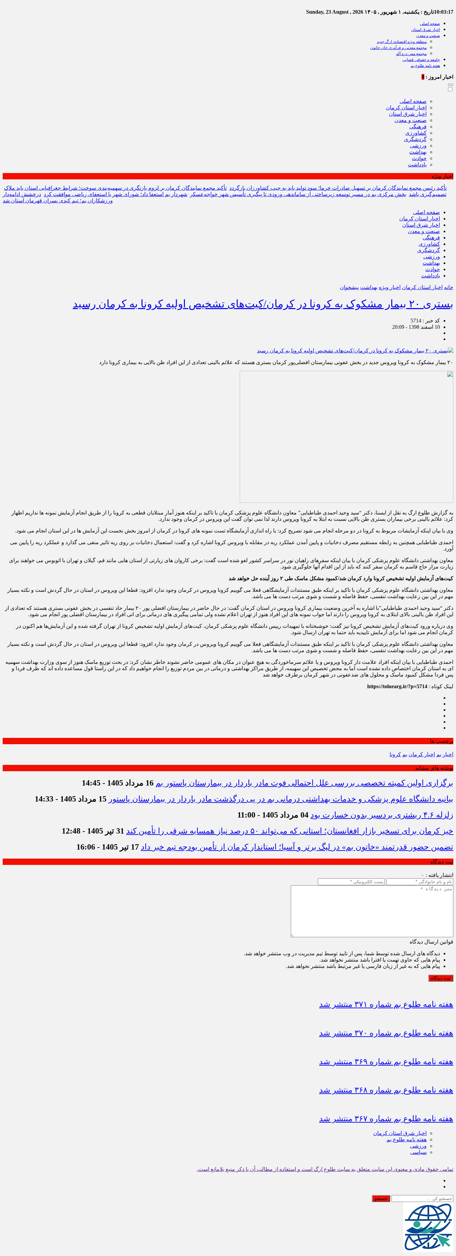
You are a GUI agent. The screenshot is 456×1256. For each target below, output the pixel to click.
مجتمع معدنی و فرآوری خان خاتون (398, 47)
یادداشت (417, 164)
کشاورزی (416, 133)
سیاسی (418, 1152)
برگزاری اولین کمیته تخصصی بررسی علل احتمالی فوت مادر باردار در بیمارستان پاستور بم (304, 783)
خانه (448, 287)
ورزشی (418, 145)
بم (404, 754)
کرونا (395, 754)
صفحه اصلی (430, 23)
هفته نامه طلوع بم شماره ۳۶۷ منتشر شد (386, 1118)
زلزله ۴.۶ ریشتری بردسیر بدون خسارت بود (381, 815)
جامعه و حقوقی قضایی (421, 59)
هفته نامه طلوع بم (425, 65)
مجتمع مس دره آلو (411, 53)
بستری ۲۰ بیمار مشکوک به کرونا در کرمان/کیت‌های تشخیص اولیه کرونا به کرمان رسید (263, 304)
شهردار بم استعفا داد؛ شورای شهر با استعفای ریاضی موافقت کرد (115, 194)
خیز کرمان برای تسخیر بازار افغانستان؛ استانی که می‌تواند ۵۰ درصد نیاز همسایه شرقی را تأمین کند (289, 831)
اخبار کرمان (422, 754)
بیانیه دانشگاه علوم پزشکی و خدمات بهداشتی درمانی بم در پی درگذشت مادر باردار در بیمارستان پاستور (280, 799)
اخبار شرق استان (425, 29)
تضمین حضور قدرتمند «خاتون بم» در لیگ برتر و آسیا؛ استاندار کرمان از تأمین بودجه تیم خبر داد (297, 847)
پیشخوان (349, 287)
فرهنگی (418, 126)
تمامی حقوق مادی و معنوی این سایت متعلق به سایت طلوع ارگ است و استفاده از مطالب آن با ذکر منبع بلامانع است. (325, 1169)
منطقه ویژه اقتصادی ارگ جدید (402, 41)
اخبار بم (444, 754)
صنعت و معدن (428, 35)
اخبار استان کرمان (406, 107)
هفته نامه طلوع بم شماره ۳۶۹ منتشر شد (386, 1061)
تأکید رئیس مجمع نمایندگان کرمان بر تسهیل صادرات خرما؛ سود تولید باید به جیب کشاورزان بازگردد (338, 188)
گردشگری (415, 139)
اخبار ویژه (390, 287)
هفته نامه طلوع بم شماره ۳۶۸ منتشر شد (386, 1090)
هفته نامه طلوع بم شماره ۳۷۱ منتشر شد (386, 1004)
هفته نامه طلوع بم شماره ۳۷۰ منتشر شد (386, 1033)
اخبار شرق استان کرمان (400, 1133)
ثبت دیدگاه (441, 978)
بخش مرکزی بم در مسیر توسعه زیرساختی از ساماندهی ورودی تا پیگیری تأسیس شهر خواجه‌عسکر (298, 194)
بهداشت (418, 152)
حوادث (419, 158)
